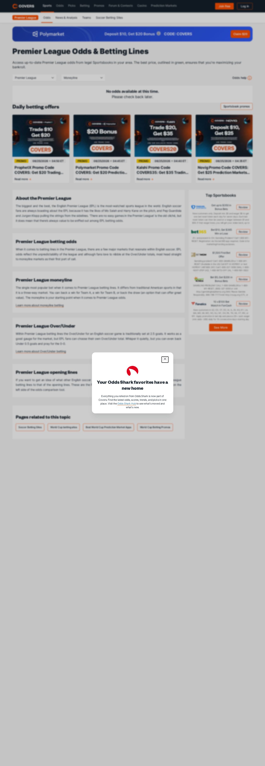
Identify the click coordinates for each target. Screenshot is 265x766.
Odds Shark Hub (126, 403)
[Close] (165, 360)
